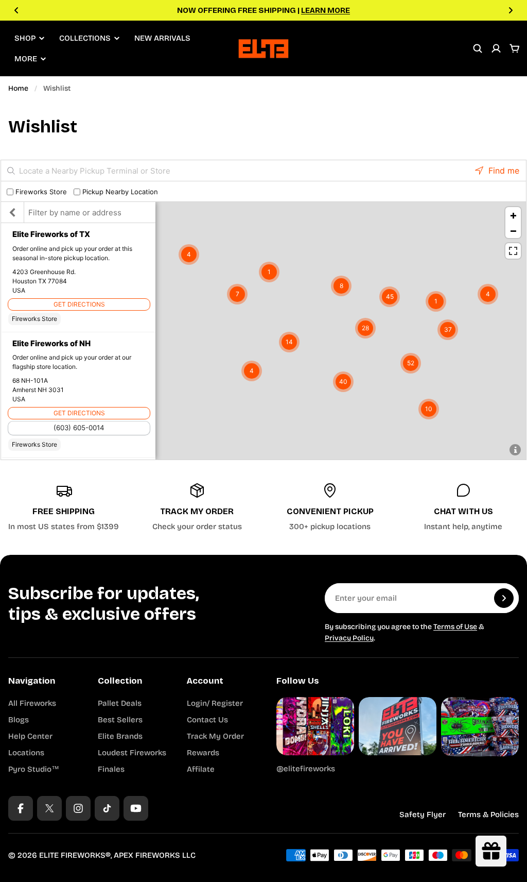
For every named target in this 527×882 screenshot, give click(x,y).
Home (18, 88)
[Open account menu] (496, 48)
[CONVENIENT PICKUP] (330, 507)
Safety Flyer (422, 814)
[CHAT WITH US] (463, 507)
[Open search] (477, 48)
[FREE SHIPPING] (63, 507)
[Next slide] (510, 10)
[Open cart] (514, 48)
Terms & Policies (488, 814)
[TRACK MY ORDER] (197, 507)
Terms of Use (455, 626)
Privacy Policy (349, 638)
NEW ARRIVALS (162, 38)
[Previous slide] (16, 10)
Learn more (325, 10)
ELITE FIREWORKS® (75, 855)
